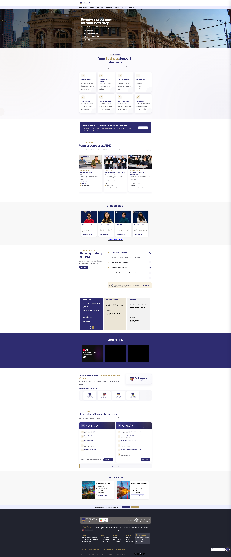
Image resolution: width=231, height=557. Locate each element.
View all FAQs (83, 267)
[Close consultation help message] (224, 549)
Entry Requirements (117, 541)
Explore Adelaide (145, 459)
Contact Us (131, 7)
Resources (133, 3)
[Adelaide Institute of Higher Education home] (85, 3)
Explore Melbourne (107, 459)
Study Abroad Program (87, 543)
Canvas (92, 7)
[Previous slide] (146, 41)
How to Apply (122, 255)
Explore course (83, 189)
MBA (97, 3)
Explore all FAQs (146, 285)
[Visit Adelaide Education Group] (139, 379)
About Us (127, 3)
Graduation (103, 543)
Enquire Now (125, 507)
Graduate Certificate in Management (90, 539)
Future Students (109, 3)
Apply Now (148, 3)
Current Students (119, 3)
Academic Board (129, 541)
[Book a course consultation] (228, 549)
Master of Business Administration (89, 537)
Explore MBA (107, 189)
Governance (128, 543)
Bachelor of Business (86, 541)
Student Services (83, 7)
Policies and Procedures (118, 543)
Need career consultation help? (216, 549)
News (139, 3)
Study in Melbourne (105, 541)
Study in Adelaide (105, 539)
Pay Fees (124, 7)
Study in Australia (105, 537)
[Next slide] (149, 41)
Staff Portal (109, 7)
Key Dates (117, 7)
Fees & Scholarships (117, 539)
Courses (102, 3)
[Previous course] (147, 150)
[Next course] (150, 150)
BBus (93, 3)
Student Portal (100, 7)
